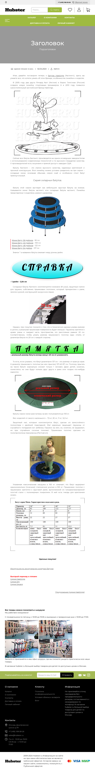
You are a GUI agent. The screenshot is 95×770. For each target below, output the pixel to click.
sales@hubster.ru (16, 735)
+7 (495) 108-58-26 (64, 2)
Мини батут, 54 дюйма (22, 248)
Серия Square (16, 584)
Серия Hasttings (17, 579)
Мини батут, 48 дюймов (22, 245)
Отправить (67, 675)
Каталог (32, 18)
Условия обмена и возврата (47, 697)
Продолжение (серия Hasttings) (70, 592)
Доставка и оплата (40, 23)
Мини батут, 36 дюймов (22, 240)
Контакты (70, 18)
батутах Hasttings (56, 75)
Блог (37, 700)
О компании (50, 18)
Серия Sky (15, 582)
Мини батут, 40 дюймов (22, 243)
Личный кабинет (66, 23)
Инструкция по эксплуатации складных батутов (31, 569)
